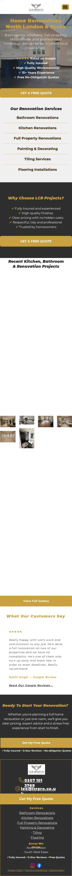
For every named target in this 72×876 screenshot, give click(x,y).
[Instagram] (32, 865)
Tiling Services (37, 159)
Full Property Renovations (37, 138)
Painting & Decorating (37, 149)
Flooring (37, 837)
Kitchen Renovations (37, 128)
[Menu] (65, 7)
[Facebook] (39, 865)
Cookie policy (56, 870)
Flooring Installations (37, 169)
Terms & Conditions (36, 870)
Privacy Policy (15, 870)
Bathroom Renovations (38, 117)
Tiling (37, 832)
